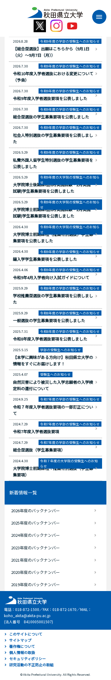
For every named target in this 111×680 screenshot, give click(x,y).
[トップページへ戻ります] (55, 10)
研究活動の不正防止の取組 (31, 664)
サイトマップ (20, 640)
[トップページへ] (25, 599)
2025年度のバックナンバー (35, 523)
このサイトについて (26, 633)
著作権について (22, 646)
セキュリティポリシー (27, 658)
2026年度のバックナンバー (35, 510)
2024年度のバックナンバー (35, 535)
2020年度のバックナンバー (35, 572)
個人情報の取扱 (22, 652)
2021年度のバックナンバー (35, 560)
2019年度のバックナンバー (35, 584)
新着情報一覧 (23, 492)
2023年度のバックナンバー (35, 548)
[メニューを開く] (96, 17)
